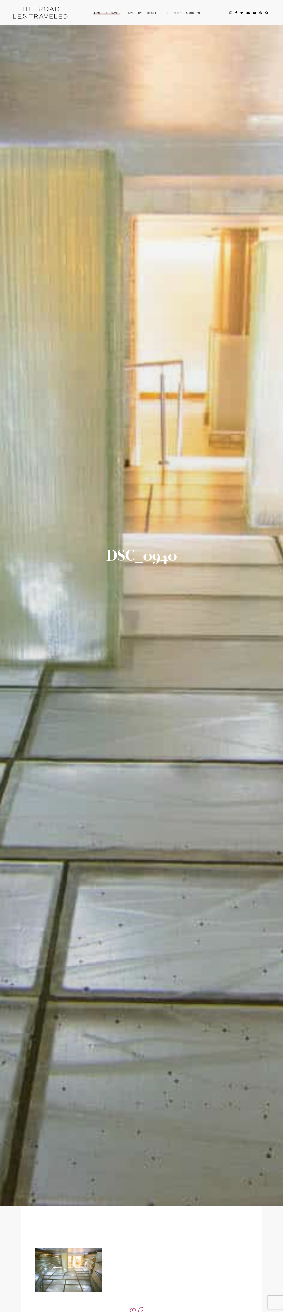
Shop (177, 13)
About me (193, 13)
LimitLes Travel (107, 13)
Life (166, 13)
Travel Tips (133, 13)
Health (153, 13)
